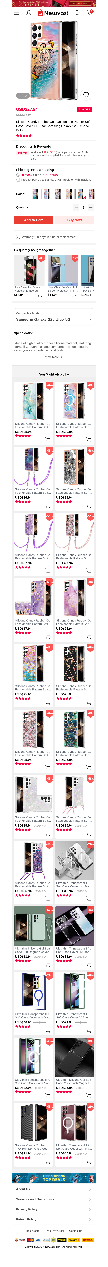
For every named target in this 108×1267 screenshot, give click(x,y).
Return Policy (26, 1219)
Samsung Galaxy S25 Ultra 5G (43, 319)
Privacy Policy (27, 1209)
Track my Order (54, 1230)
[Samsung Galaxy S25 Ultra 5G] (54, 1178)
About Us (23, 1189)
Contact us (75, 1230)
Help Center (33, 1230)
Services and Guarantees (35, 1199)
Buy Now (74, 220)
